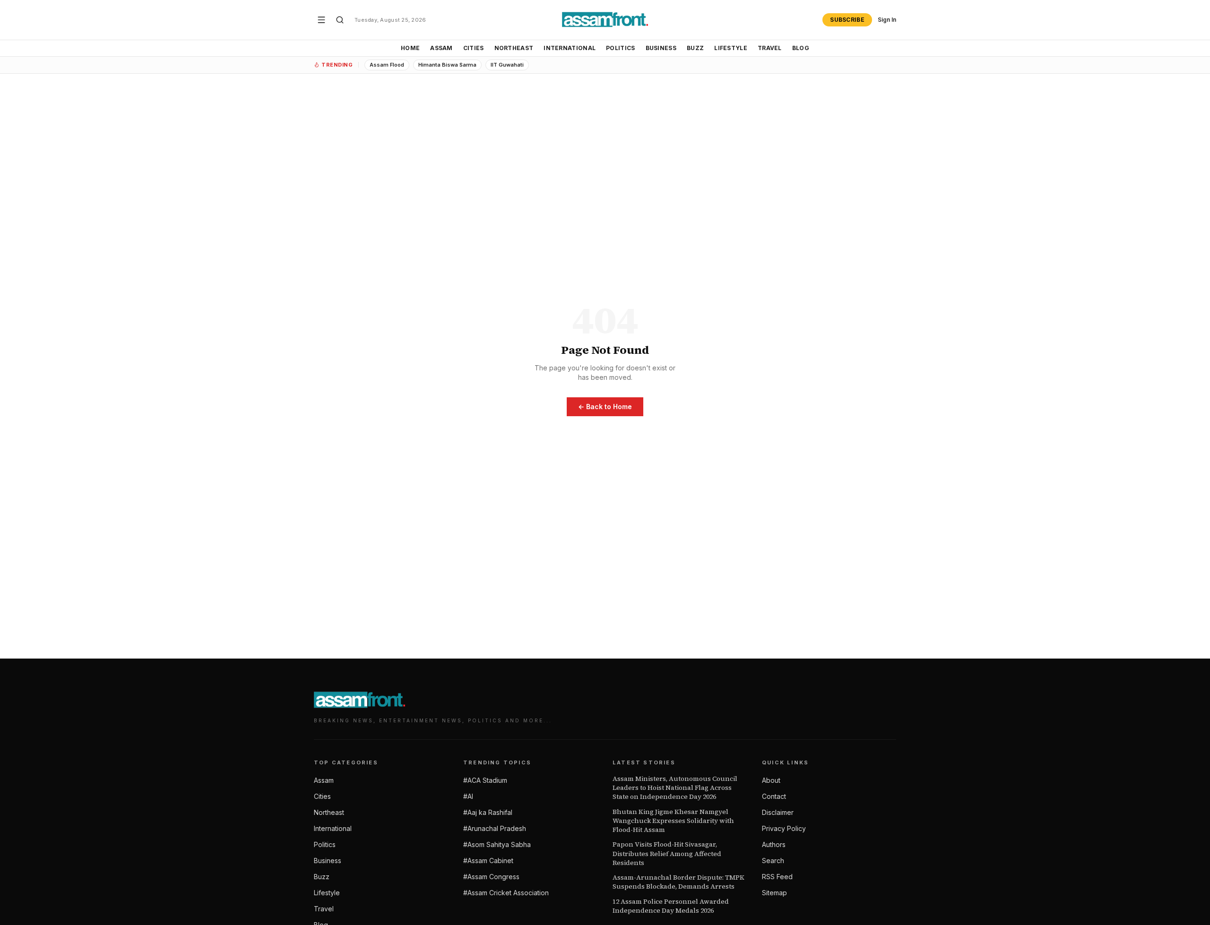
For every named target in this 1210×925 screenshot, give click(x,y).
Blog (800, 47)
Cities (473, 47)
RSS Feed (777, 877)
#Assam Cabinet (488, 860)
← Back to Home (605, 407)
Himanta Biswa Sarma (447, 64)
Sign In (887, 19)
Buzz (695, 47)
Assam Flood (387, 64)
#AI (468, 796)
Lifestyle (730, 47)
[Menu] (321, 19)
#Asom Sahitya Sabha (497, 844)
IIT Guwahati (507, 64)
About (771, 780)
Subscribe (847, 19)
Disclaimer (778, 812)
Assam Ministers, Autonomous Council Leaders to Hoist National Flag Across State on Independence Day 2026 (675, 788)
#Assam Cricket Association (506, 893)
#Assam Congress (491, 877)
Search (773, 860)
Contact (774, 796)
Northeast (514, 47)
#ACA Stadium (485, 780)
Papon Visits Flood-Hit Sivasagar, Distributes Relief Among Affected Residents (667, 853)
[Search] (340, 20)
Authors (774, 844)
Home (410, 47)
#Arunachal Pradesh (494, 828)
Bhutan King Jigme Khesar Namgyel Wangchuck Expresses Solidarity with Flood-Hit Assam (673, 821)
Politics (620, 47)
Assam (441, 47)
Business (661, 47)
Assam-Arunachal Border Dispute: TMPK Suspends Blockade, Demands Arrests (678, 882)
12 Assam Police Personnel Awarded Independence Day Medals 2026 (671, 906)
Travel (770, 47)
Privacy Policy (784, 828)
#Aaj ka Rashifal (487, 812)
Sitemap (774, 893)
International (570, 47)
